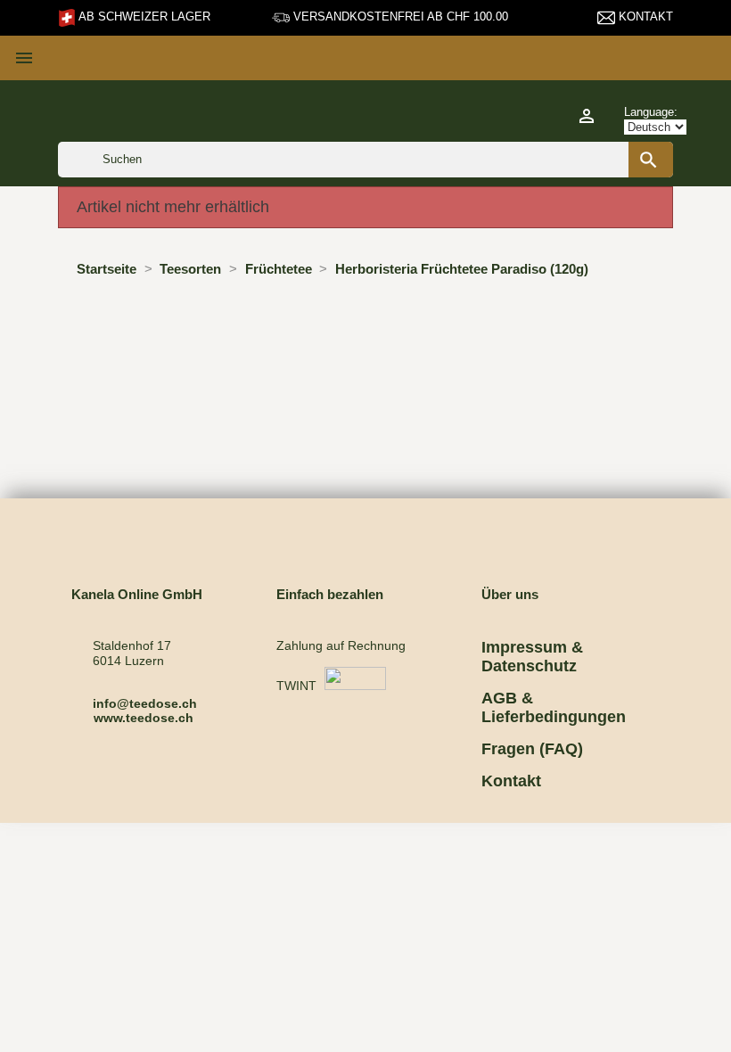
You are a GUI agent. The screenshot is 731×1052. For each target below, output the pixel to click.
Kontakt (644, 16)
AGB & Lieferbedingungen (553, 707)
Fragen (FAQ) (532, 749)
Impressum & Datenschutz (532, 656)
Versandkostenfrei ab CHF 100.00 (399, 16)
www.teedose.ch (143, 718)
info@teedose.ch (145, 703)
